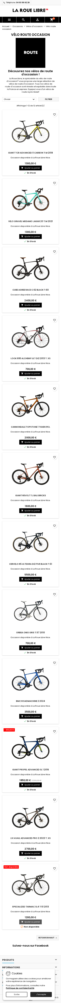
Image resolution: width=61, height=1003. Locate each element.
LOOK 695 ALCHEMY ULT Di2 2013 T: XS (30, 358)
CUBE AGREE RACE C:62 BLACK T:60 (30, 289)
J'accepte (41, 994)
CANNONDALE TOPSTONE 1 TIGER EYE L (30, 426)
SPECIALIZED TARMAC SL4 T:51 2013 (30, 906)
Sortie (17, 994)
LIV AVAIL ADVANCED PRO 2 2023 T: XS (31, 838)
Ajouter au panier (30, 168)
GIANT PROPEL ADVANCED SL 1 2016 (30, 769)
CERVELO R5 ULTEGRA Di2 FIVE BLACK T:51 (30, 563)
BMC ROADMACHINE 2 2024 (30, 701)
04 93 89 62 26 (23, 2)
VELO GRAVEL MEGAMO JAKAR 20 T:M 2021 (30, 221)
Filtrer (48, 99)
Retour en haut (47, 937)
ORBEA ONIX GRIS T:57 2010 (30, 632)
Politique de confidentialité (20, 988)
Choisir (19, 99)
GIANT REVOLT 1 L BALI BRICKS (30, 495)
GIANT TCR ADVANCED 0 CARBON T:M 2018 (30, 152)
